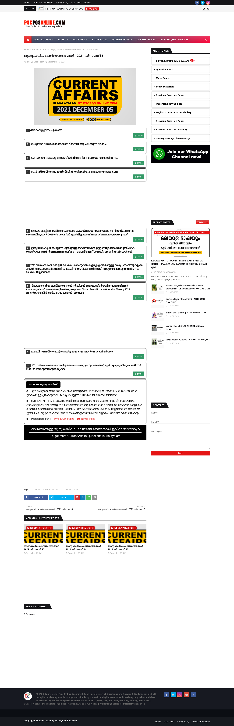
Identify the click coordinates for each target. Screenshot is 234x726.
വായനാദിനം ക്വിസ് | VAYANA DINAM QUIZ (188, 339)
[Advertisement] (85, 204)
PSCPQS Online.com (35, 61)
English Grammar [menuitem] (122, 39)
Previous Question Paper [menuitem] (174, 39)
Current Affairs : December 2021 (45, 489)
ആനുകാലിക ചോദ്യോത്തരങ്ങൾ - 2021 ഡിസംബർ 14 (84, 547)
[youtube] (186, 694)
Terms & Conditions (63, 419)
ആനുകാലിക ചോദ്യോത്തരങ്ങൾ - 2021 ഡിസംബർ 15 (42, 547)
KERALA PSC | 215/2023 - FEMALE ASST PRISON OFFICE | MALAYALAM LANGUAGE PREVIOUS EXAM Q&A (179, 264)
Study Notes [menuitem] (99, 39)
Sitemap (87, 2)
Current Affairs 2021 (40, 49)
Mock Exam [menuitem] (79, 39)
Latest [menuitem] (62, 39)
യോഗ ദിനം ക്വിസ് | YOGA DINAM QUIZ (64, 8)
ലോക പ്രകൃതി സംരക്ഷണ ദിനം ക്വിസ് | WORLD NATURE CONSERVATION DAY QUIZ (188, 287)
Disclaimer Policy (86, 419)
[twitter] (203, 3)
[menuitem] (28, 39)
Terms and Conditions (43, 2)
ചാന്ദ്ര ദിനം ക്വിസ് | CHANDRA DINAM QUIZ (185, 328)
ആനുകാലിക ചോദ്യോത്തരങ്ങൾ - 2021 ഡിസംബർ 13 (126, 547)
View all (201, 222)
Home (26, 2)
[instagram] (208, 3)
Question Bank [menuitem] (42, 39)
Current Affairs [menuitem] (146, 39)
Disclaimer (76, 2)
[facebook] (197, 3)
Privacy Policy (62, 2)
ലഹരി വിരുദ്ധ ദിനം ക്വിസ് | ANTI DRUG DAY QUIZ (186, 301)
